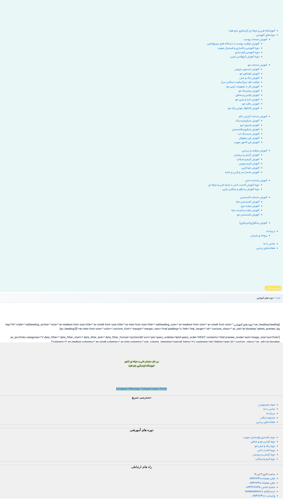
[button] (137, 35)
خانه (278, 298)
